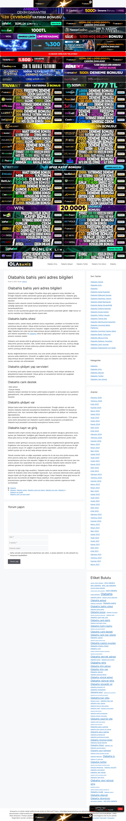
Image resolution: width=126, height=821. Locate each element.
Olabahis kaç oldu (51, 490)
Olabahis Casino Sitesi (99, 646)
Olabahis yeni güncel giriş (102, 782)
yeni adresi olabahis (96, 801)
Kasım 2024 (95, 424)
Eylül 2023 (95, 471)
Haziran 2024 (96, 441)
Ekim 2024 (95, 428)
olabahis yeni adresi (98, 772)
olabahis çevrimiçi (95, 787)
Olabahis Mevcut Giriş (99, 338)
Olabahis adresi (22, 490)
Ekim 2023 (95, 468)
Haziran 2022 (96, 521)
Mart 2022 (95, 531)
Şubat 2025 (95, 414)
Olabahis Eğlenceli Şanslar (101, 295)
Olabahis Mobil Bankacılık (101, 302)
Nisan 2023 (95, 488)
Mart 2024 (95, 451)
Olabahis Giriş (52, 264)
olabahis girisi (96, 660)
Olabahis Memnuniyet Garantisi (103, 322)
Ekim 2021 (95, 548)
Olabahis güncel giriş (102, 680)
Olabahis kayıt (97, 692)
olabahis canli (110, 615)
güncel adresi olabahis (98, 588)
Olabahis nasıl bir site (102, 718)
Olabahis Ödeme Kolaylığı (101, 309)
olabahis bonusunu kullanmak (98, 615)
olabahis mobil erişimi (96, 711)
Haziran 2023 (96, 481)
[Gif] (63, 126)
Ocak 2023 (95, 498)
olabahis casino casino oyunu (98, 640)
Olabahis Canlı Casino (101, 626)
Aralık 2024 (95, 421)
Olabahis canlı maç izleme (36, 490)
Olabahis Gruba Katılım (100, 312)
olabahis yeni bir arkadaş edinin (99, 775)
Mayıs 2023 (95, 484)
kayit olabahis (111, 591)
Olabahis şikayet (99, 795)
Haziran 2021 (96, 561)
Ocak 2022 (95, 538)
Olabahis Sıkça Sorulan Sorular (100, 753)
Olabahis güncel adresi (102, 677)
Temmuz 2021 (96, 558)
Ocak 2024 (95, 458)
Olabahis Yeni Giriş (97, 777)
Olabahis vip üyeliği (16, 492)
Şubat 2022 (95, 534)
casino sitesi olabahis (97, 583)
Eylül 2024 (95, 431)
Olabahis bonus (98, 612)
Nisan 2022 (95, 528)
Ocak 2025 (95, 418)
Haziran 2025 (96, 408)
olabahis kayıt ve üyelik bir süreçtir (99, 695)
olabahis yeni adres (98, 770)
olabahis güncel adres (98, 675)
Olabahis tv (62, 490)
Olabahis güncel (97, 672)
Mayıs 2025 (95, 411)
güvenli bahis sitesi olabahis (98, 591)
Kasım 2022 (95, 504)
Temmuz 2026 (96, 401)
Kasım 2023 (95, 464)
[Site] (31, 92)
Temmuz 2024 (96, 438)
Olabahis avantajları (96, 603)
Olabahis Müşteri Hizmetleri (99, 716)
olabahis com (96, 649)
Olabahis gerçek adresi (103, 656)
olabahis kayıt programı (110, 692)
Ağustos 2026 (96, 398)
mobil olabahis (95, 594)
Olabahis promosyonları (101, 740)
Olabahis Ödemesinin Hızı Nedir (103, 348)
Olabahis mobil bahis (107, 708)
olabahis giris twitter (107, 660)
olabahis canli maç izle (99, 617)
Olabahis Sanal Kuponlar (100, 292)
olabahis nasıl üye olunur (98, 722)
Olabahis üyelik (97, 792)
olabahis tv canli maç (97, 759)
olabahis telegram (96, 756)
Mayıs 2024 (95, 444)
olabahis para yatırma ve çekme (101, 729)
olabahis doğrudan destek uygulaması (100, 651)
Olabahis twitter (99, 762)
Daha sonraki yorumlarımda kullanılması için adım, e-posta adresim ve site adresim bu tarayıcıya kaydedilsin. (44, 554)
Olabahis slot (109, 745)
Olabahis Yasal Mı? (110, 767)
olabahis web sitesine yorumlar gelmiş (100, 765)
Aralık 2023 (95, 461)
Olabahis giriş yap (99, 669)
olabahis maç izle (107, 701)
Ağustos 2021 (96, 554)
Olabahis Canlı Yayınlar (100, 345)
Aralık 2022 (95, 501)
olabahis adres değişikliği (109, 597)
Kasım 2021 (95, 544)
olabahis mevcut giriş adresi (99, 706)
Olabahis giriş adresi (101, 666)
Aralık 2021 (95, 541)
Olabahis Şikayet (67, 264)
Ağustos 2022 (96, 514)
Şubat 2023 (95, 494)
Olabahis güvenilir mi (101, 684)
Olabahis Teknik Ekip (99, 319)
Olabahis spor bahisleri (101, 750)
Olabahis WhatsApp (97, 767)
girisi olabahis (109, 583)
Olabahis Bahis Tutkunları (101, 335)
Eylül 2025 (95, 404)
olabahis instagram (98, 690)
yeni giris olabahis (110, 801)
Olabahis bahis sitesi (102, 606)
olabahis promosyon (98, 735)
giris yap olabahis (109, 585)
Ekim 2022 (95, 508)
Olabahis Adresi (97, 282)
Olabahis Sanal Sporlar (99, 743)
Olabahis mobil (95, 708)
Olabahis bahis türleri (97, 609)
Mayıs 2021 (95, 564)
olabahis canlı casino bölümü (98, 629)
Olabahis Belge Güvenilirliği (101, 305)
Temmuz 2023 (96, 478)
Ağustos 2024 (96, 434)
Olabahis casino (97, 638)
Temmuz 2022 (96, 518)
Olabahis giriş (98, 662)
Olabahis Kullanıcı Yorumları (101, 341)
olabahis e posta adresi (96, 654)
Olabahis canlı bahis (100, 620)
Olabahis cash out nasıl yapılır (20, 494)
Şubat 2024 (95, 454)
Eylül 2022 (95, 511)
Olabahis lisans (95, 701)
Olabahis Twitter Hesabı (100, 315)
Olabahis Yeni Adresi (99, 264)
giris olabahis (96, 585)
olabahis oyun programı (96, 724)
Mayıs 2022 (95, 524)
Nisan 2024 (95, 448)
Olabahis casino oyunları (103, 643)
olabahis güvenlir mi (98, 687)
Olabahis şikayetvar (100, 798)
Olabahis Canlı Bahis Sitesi (98, 623)
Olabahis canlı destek (102, 631)
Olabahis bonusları (112, 612)
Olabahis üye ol (108, 792)
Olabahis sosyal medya (98, 748)
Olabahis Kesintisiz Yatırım (101, 299)
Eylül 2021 (95, 551)
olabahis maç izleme (98, 703)
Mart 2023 (95, 491)
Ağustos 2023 (96, 474)
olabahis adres (96, 597)
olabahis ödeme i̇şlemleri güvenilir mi (100, 789)
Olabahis (113, 264)
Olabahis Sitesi (97, 745)
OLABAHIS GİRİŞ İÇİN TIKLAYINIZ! (63, 54)
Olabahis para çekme (100, 732)
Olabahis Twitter (82, 264)
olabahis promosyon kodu (100, 737)
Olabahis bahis (109, 603)
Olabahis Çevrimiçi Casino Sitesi (103, 331)
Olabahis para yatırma (99, 727)
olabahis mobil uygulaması (99, 713)
